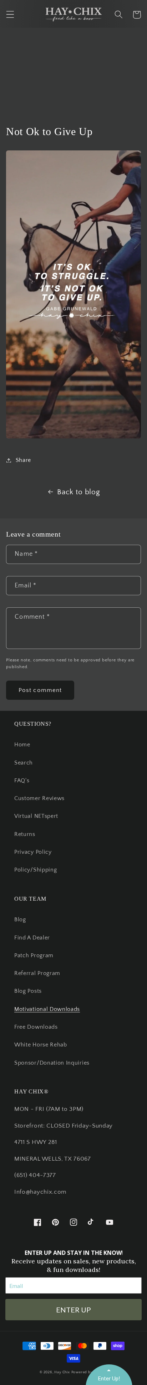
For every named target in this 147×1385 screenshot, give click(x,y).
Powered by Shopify (89, 1372)
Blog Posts (28, 991)
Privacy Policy (33, 852)
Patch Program (34, 955)
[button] (10, 15)
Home (22, 744)
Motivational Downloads (47, 1009)
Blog (20, 919)
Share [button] (23, 460)
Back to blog (78, 492)
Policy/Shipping (35, 870)
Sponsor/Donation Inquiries (52, 1063)
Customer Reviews (39, 798)
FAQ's (21, 780)
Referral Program (37, 973)
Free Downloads (36, 1027)
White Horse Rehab (40, 1045)
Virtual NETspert (36, 816)
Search (23, 763)
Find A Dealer (32, 937)
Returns (24, 834)
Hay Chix (62, 1372)
